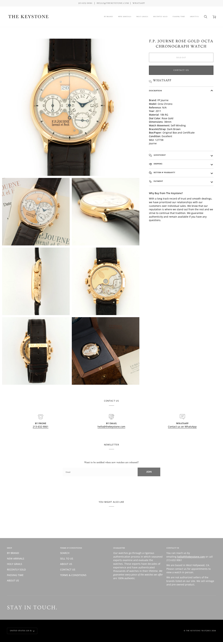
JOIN (149, 471)
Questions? (159, 155)
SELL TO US (66, 558)
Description (155, 91)
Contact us (181, 70)
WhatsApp (139, 3)
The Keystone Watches (198, 631)
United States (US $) (21, 631)
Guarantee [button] (119, 548)
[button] (108, 16)
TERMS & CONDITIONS (73, 575)
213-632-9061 (40, 426)
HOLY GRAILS (14, 564)
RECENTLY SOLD (16, 569)
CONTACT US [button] (172, 548)
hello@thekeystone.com (111, 426)
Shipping (157, 164)
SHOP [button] (9, 548)
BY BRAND (13, 553)
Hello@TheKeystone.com (113, 3)
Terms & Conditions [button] (71, 548)
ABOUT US (13, 580)
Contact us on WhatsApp (182, 426)
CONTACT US (67, 569)
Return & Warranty (164, 172)
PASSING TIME (15, 575)
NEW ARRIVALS (15, 558)
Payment (158, 181)
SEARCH (64, 553)
